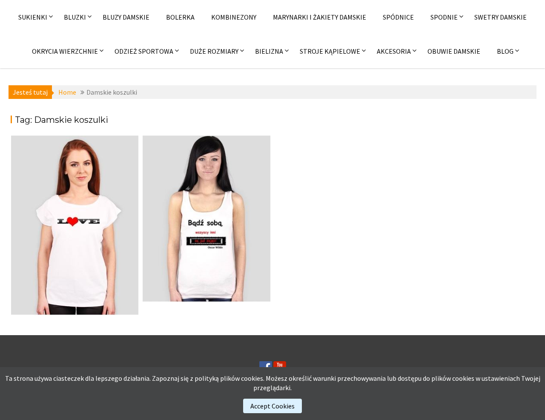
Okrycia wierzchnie (65, 51)
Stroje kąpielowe (330, 51)
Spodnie (444, 17)
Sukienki (32, 17)
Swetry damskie (500, 17)
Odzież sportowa (144, 51)
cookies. (252, 378)
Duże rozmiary (214, 51)
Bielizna (269, 51)
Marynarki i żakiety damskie (319, 17)
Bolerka (180, 17)
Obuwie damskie (453, 51)
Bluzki (75, 17)
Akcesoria (394, 51)
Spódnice (398, 17)
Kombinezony (233, 17)
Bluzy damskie (126, 17)
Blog (505, 51)
